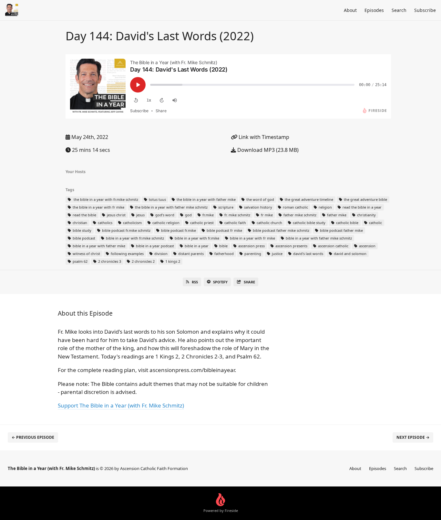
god (188, 214)
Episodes (374, 10)
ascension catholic (332, 245)
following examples (127, 253)
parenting (252, 253)
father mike (336, 214)
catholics (104, 222)
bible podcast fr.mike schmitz (125, 230)
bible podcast (83, 238)
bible (223, 245)
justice (276, 253)
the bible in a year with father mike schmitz (171, 207)
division (160, 253)
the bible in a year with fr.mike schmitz (105, 199)
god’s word (164, 214)
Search (399, 10)
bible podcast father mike (341, 230)
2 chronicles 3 (109, 261)
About (350, 10)
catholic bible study (308, 222)
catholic (375, 222)
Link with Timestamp (263, 137)
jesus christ (116, 214)
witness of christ (86, 253)
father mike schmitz (299, 214)
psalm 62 (79, 261)
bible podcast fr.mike (178, 230)
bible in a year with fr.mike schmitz (134, 238)
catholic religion (165, 222)
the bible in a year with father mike (206, 199)
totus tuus (157, 199)
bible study (81, 230)
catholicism (132, 222)
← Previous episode (33, 437)
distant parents (190, 253)
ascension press (251, 245)
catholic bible (346, 222)
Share (249, 282)
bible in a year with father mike (98, 245)
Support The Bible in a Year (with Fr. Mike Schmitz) (121, 405)
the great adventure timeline (308, 199)
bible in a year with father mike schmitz (318, 238)
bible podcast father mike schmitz (280, 230)
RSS (195, 282)
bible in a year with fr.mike (196, 238)
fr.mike (207, 214)
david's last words (307, 253)
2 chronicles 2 (143, 261)
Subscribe (425, 10)
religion (325, 207)
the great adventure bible (365, 199)
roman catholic (295, 207)
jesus (140, 214)
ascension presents (290, 245)
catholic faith (234, 222)
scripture (225, 207)
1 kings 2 (172, 261)
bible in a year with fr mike (252, 238)
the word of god (259, 199)
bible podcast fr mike (224, 230)
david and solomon (349, 253)
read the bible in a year (362, 207)
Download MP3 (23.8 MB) (267, 149)
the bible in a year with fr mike (98, 207)
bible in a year (196, 245)
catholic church (269, 222)
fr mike (266, 214)
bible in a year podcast (154, 245)
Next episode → (412, 437)
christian (79, 222)
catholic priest (201, 222)
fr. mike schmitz (236, 214)
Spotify (220, 282)
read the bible (84, 214)
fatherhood (223, 253)
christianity (366, 214)
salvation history (257, 207)
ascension (366, 245)
